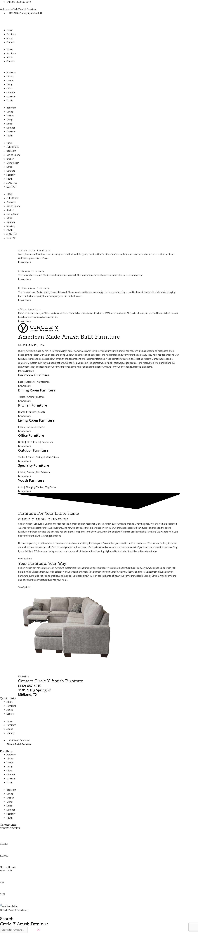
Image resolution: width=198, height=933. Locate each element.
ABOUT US (11, 182)
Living (9, 84)
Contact (10, 42)
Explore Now (24, 262)
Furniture (11, 34)
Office (9, 88)
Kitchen (10, 80)
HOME (9, 142)
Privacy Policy (36, 910)
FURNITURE (12, 146)
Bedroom (11, 72)
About (9, 38)
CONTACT (11, 186)
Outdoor (10, 92)
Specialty (10, 96)
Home (9, 30)
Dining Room (13, 154)
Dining (9, 76)
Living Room (12, 162)
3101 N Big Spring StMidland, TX (34, 692)
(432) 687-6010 (29, 685)
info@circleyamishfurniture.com (16, 847)
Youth (9, 100)
